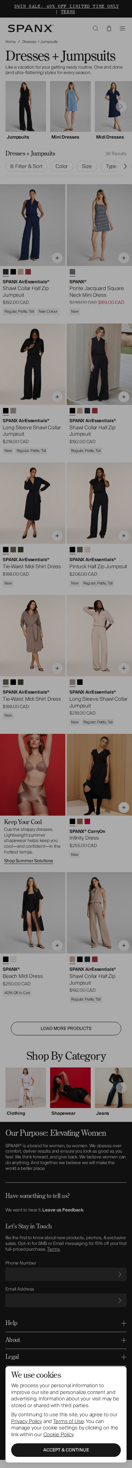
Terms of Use (68, 1421)
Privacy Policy (26, 1421)
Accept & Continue (66, 1450)
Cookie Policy (58, 1434)
